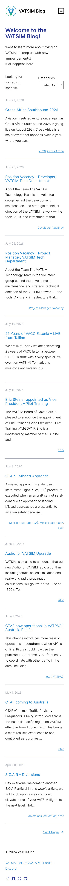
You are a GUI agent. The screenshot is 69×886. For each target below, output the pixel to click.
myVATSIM (33, 863)
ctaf (48, 676)
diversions (35, 816)
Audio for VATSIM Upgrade (28, 553)
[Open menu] (61, 11)
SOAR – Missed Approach (26, 476)
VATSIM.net (13, 863)
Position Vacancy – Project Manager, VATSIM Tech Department (27, 257)
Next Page (53, 832)
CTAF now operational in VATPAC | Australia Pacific (34, 628)
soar (61, 527)
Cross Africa (55, 151)
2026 (42, 151)
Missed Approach (51, 522)
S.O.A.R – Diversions (22, 775)
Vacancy (58, 227)
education (49, 816)
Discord (11, 868)
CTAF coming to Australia (26, 702)
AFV (61, 600)
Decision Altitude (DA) (23, 522)
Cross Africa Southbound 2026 (31, 110)
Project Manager (40, 308)
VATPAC (58, 676)
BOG (61, 450)
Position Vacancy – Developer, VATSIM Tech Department (30, 179)
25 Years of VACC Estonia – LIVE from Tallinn (32, 336)
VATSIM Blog (32, 11)
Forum (47, 863)
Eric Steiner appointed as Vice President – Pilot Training (30, 402)
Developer (44, 227)
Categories (46, 78)
